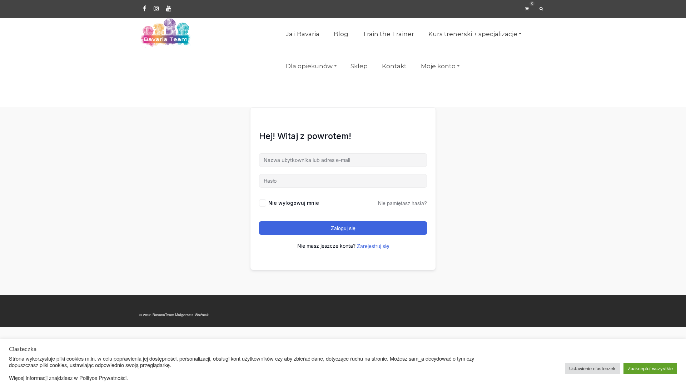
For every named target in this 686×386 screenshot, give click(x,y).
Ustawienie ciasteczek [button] (592, 368)
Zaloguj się (343, 228)
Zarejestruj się (373, 245)
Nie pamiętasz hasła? (402, 203)
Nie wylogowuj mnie (293, 203)
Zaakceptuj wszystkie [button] (650, 368)
